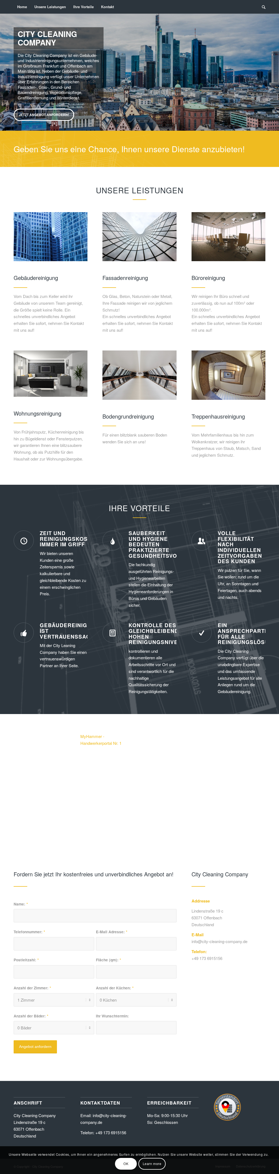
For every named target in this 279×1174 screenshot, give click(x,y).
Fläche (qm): (108, 959)
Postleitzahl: (26, 959)
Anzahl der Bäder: (31, 1016)
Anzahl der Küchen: (115, 987)
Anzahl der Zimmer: (32, 987)
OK (125, 1163)
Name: (21, 904)
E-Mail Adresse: (111, 931)
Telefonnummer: (29, 931)
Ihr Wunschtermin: (112, 1016)
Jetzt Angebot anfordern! (44, 114)
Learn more (152, 1163)
